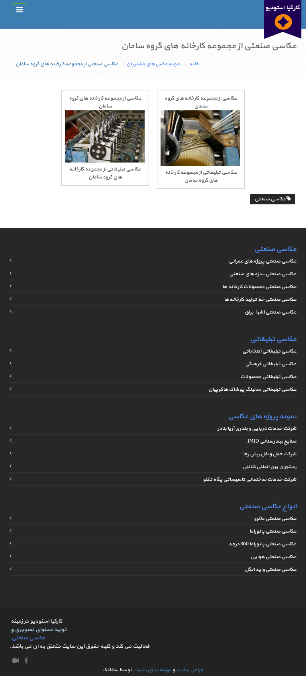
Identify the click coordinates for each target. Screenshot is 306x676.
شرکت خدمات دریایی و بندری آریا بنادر (257, 429)
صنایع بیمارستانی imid (271, 441)
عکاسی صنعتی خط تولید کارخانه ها (260, 300)
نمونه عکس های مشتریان (153, 64)
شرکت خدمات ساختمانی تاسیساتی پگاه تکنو (249, 480)
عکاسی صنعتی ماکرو (275, 519)
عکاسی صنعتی (270, 199)
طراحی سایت (190, 670)
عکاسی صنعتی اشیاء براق (270, 312)
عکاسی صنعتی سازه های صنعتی (262, 274)
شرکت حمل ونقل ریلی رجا (269, 454)
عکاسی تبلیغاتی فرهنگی (270, 364)
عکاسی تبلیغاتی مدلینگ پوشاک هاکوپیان (252, 390)
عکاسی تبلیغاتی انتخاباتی (269, 351)
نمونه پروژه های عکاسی (262, 416)
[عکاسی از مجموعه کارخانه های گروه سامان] (200, 165)
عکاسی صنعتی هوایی (273, 557)
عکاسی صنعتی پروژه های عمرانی (262, 261)
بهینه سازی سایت (152, 670)
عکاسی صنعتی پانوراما (272, 531)
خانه (194, 64)
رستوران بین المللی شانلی (269, 467)
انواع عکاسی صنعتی (267, 506)
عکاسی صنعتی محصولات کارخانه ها (259, 287)
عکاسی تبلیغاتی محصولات (268, 377)
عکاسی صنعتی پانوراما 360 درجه (262, 544)
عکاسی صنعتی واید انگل (270, 570)
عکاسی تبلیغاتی (273, 339)
